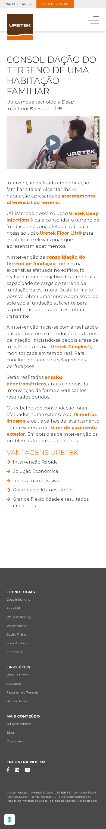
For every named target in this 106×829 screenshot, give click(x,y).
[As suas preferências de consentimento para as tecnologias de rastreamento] (9, 819)
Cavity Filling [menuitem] (16, 634)
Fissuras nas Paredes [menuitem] (22, 692)
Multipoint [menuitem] (15, 652)
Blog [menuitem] (10, 732)
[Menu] (94, 19)
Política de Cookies (63, 801)
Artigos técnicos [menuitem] (19, 724)
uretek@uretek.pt (78, 796)
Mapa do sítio (87, 801)
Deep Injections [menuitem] (18, 599)
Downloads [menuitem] (15, 741)
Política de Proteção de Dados (27, 801)
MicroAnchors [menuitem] (17, 643)
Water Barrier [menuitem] (17, 626)
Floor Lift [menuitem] (13, 608)
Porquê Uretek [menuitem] (18, 675)
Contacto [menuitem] (14, 684)
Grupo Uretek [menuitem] (17, 701)
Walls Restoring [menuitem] (19, 617)
